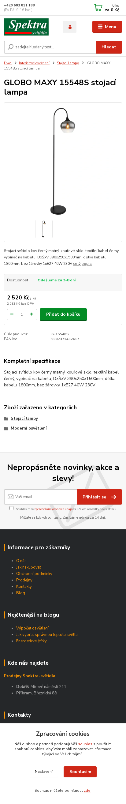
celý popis (82, 263)
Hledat (109, 47)
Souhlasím (80, 772)
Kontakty (24, 586)
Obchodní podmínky (34, 574)
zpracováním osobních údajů (53, 509)
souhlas (85, 744)
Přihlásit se (95, 497)
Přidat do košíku (63, 314)
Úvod (8, 63)
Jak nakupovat (28, 567)
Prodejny (24, 580)
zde (87, 790)
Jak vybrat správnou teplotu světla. (47, 634)
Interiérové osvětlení (34, 63)
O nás (21, 561)
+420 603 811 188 (19, 5)
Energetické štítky (31, 641)
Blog (20, 593)
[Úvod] (28, 27)
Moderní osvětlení (29, 428)
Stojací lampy (68, 63)
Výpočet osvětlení (32, 628)
